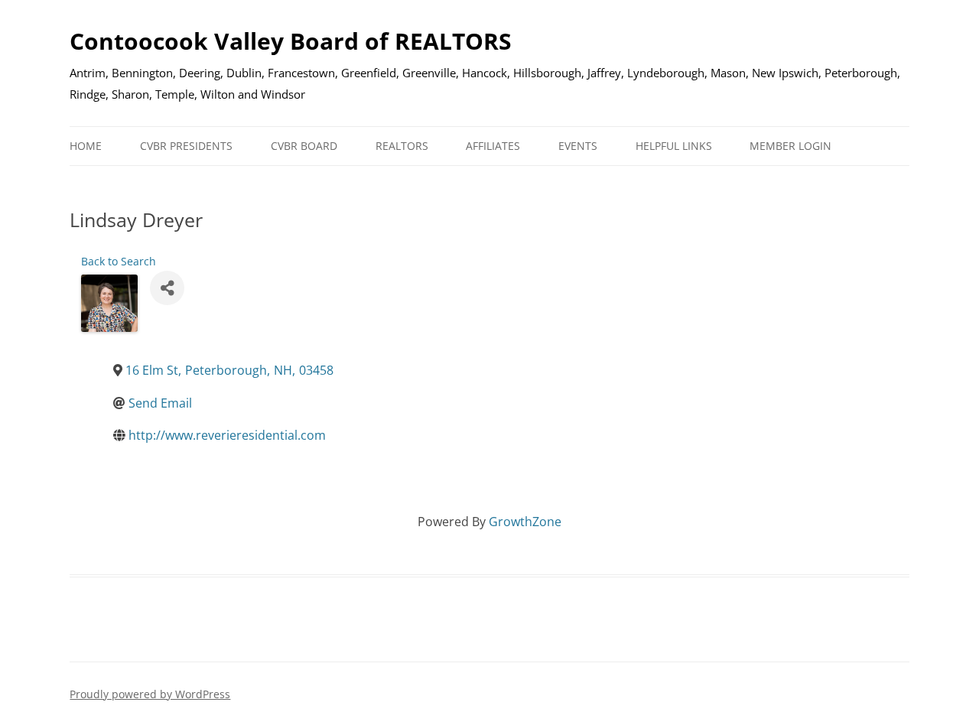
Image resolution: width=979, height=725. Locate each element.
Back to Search (118, 261)
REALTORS (402, 145)
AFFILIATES (493, 145)
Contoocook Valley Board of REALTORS (291, 41)
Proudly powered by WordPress (150, 694)
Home (86, 145)
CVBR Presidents (186, 145)
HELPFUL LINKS (674, 145)
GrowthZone (525, 521)
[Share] (167, 288)
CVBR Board (304, 145)
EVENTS (577, 145)
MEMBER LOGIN (790, 145)
